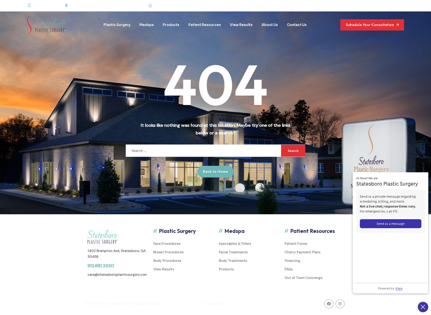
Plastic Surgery (116, 25)
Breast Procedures (168, 252)
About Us (270, 25)
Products (171, 25)
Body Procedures (167, 260)
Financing (292, 260)
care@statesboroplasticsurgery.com (117, 274)
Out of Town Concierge (303, 278)
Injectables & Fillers (235, 243)
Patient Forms (296, 243)
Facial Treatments (233, 252)
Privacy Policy (215, 303)
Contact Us (297, 25)
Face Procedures (166, 243)
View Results (241, 25)
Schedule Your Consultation (370, 25)
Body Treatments (233, 260)
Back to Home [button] (215, 171)
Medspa (146, 25)
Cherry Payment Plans (303, 252)
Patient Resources (204, 25)
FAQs (289, 269)
